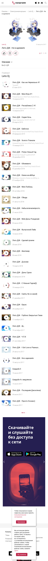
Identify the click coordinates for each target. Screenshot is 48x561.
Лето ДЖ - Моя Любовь (22, 187)
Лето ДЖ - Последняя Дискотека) (26, 390)
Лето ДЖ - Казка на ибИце (23, 175)
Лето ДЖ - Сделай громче (23, 240)
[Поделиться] (15, 53)
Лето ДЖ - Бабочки (20, 129)
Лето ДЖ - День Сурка (21, 272)
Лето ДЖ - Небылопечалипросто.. (26, 208)
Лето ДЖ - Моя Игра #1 (22, 94)
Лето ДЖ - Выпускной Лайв (24, 230)
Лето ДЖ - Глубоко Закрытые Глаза (27, 315)
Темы (7, 535)
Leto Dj (30, 11)
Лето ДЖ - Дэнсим (20, 262)
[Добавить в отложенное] (10, 53)
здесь (16, 550)
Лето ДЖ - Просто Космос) (23, 401)
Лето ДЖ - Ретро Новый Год (24, 152)
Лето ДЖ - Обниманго (21, 164)
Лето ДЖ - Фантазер (21, 251)
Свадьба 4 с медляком (21, 380)
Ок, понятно (21, 554)
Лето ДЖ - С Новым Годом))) (24, 283)
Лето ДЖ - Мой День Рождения (25, 219)
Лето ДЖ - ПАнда (19, 197)
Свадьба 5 (16, 369)
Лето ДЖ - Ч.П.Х (19, 337)
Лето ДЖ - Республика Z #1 (24, 106)
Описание (6, 62)
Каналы (4, 11)
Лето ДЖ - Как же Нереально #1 (26, 82)
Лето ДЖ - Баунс (19, 305)
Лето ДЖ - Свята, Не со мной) (24, 294)
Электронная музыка (18, 11)
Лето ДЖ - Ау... (18, 326)
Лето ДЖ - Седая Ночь (21, 117)
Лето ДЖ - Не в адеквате (23, 358)
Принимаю (21, 522)
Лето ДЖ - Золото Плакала (23, 140)
